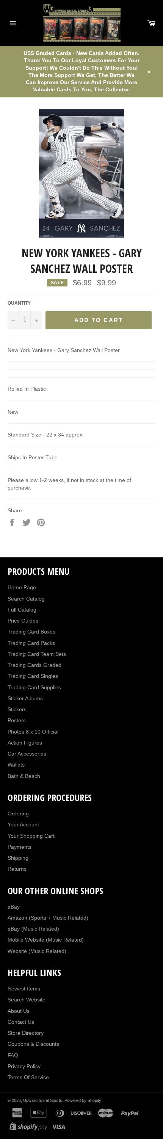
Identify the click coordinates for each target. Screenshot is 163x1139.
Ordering (18, 813)
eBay (14, 907)
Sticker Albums (25, 698)
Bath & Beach (24, 776)
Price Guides (23, 621)
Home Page (22, 587)
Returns (17, 869)
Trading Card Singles (33, 676)
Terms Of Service (28, 1077)
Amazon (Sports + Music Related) (48, 918)
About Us (19, 1011)
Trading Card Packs (31, 643)
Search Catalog (26, 599)
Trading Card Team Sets (37, 654)
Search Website (26, 1000)
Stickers (17, 709)
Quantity (19, 303)
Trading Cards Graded (34, 665)
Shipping (18, 858)
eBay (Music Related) (33, 929)
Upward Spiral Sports (42, 1100)
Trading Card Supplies (34, 687)
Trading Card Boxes (31, 632)
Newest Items (24, 989)
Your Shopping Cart (31, 836)
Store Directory (26, 1033)
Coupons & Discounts (33, 1044)
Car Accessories (27, 754)
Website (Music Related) (37, 951)
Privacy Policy (24, 1066)
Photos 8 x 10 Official (33, 732)
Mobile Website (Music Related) (46, 940)
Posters (17, 720)
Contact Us (21, 1022)
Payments (19, 847)
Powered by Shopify (82, 1100)
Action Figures (25, 743)
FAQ (13, 1055)
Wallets (16, 765)
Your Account (23, 824)
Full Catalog (22, 610)
